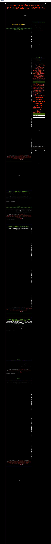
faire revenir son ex (39, 90)
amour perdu (34, 92)
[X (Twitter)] (27, 0)
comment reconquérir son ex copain (37, 107)
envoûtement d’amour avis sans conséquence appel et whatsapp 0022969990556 (39, 76)
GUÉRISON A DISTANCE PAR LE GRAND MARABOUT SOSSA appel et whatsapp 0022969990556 (39, 79)
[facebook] (26, 0)
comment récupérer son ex (38, 87)
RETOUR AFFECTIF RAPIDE (39, 84)
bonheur (43, 90)
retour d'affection (37, 93)
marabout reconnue (36, 106)
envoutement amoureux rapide (39, 103)
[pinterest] (28, 0)
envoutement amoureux (39, 98)
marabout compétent (35, 83)
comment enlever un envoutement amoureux (39, 89)
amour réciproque (39, 110)
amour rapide (34, 90)
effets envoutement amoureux (37, 91)
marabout (34, 108)
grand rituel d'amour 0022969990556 (39, 67)
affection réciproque (39, 92)
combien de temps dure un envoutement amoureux (39, 86)
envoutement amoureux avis (37, 112)
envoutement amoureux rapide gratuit (39, 96)
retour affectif (35, 94)
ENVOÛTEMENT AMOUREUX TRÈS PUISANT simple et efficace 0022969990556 (39, 60)
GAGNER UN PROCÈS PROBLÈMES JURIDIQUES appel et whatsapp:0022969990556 (38, 71)
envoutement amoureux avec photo (38, 88)
